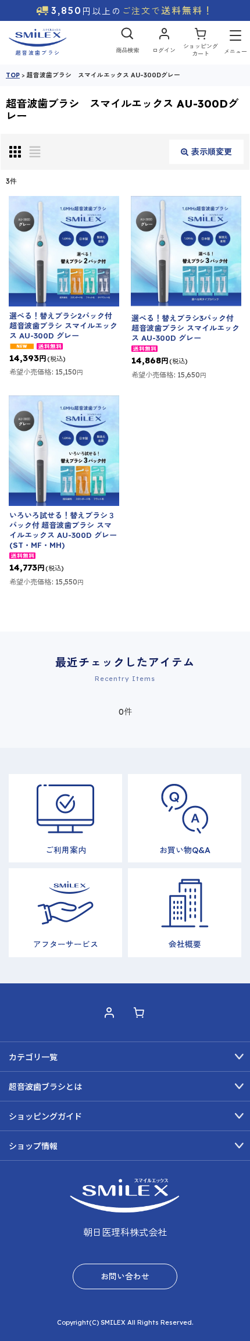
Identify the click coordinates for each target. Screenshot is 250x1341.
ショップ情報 (33, 1146)
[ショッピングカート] (200, 43)
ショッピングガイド (45, 1116)
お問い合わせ (125, 1276)
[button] (127, 43)
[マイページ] (164, 43)
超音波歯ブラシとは (45, 1087)
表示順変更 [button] (211, 152)
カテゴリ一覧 (33, 1057)
